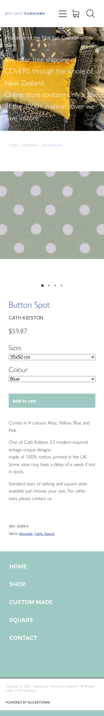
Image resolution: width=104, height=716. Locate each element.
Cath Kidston (52, 145)
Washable (26, 533)
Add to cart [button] (24, 401)
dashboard (41, 686)
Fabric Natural (44, 533)
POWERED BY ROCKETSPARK (28, 702)
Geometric (29, 145)
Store (13, 145)
